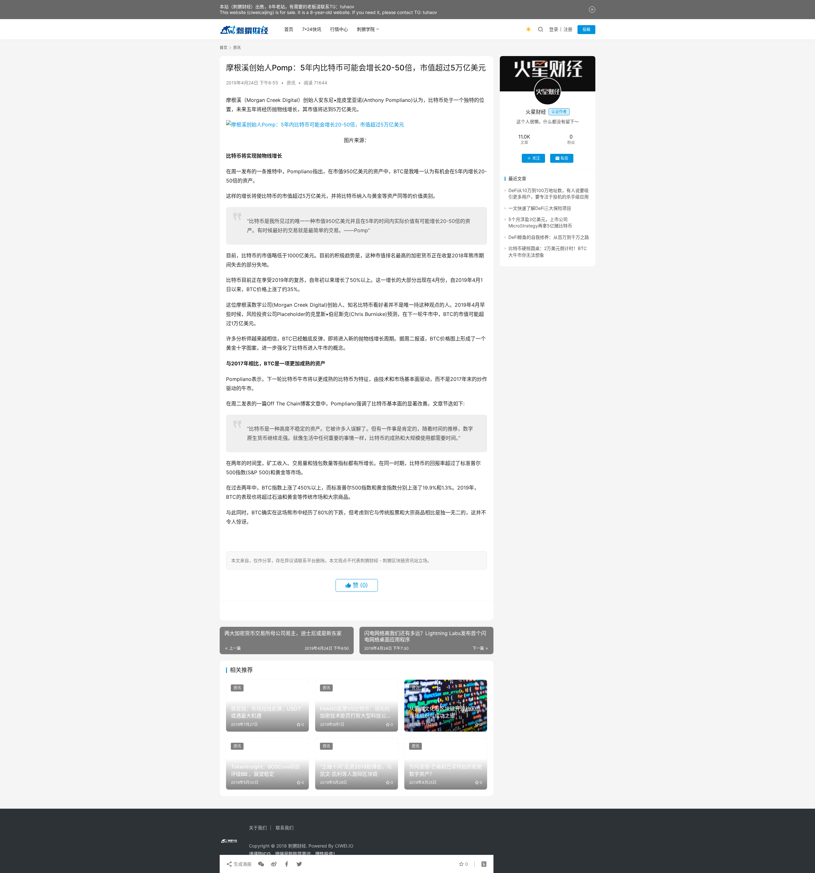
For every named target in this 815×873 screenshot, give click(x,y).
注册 (567, 29)
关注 (536, 158)
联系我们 (285, 827)
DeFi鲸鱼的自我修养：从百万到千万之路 (548, 237)
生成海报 (242, 864)
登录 (553, 29)
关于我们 (258, 827)
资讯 (291, 82)
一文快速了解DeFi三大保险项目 (539, 208)
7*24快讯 (311, 29)
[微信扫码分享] (261, 864)
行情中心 (339, 29)
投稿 (586, 29)
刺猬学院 (366, 29)
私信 (564, 158)
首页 (288, 29)
